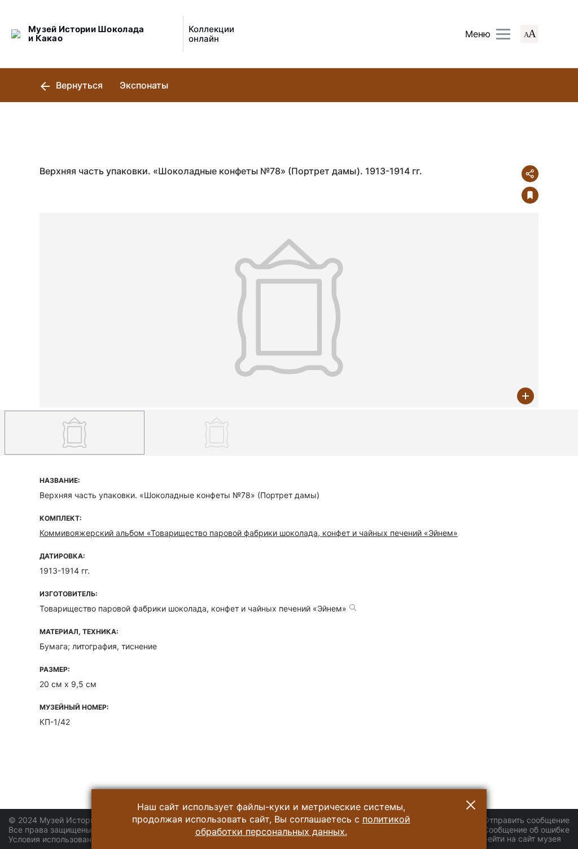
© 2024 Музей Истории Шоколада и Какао (90, 820)
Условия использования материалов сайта (90, 839)
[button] (470, 805)
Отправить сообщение (526, 820)
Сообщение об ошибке (526, 829)
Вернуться (78, 85)
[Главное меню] (503, 34)
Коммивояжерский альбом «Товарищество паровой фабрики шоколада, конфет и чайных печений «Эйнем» (249, 533)
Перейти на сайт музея (516, 838)
